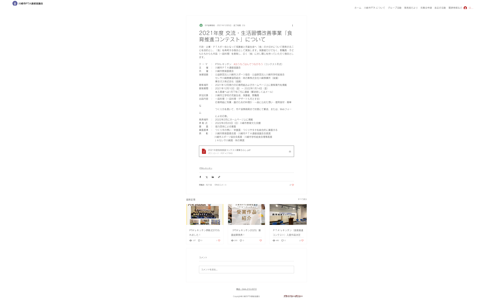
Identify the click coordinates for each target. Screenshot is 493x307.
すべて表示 (302, 199)
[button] (395, 8)
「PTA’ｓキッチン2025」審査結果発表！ (246, 232)
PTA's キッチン (206, 168)
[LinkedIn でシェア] (213, 177)
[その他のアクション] (292, 25)
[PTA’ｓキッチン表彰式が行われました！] (204, 214)
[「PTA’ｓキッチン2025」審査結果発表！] (246, 214)
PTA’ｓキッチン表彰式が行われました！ (204, 232)
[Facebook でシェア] (200, 177)
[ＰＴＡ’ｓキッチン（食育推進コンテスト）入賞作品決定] (288, 214)
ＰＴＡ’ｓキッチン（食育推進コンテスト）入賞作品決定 (288, 232)
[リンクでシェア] (219, 177)
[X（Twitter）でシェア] (206, 177)
